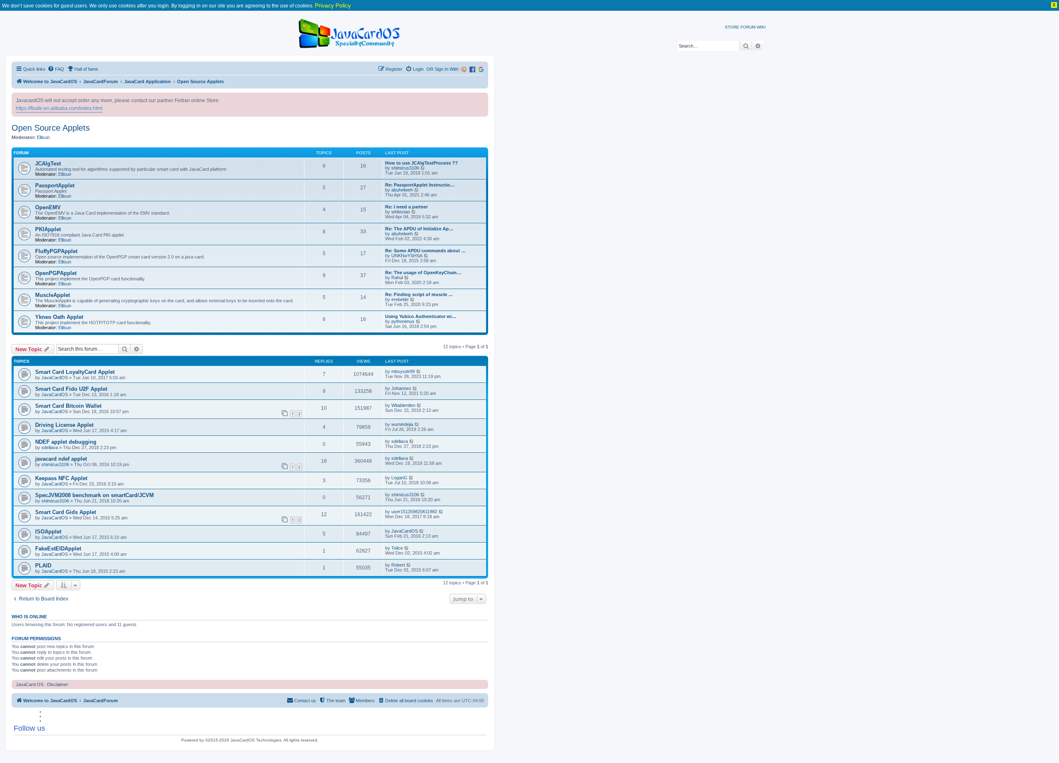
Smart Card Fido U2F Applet (71, 389)
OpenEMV (48, 207)
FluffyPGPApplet (56, 251)
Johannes (401, 388)
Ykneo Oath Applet (59, 317)
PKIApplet (48, 229)
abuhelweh (402, 189)
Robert (398, 564)
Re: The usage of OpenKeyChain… (423, 272)
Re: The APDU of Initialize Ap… (419, 228)
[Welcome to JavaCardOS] (349, 32)
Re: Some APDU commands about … (425, 250)
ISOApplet (48, 532)
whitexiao (400, 211)
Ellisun (43, 137)
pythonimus (402, 321)
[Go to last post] (419, 371)
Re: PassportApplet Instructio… (420, 184)
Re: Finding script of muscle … (419, 294)
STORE (732, 27)
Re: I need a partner (406, 206)
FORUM (747, 27)
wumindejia (402, 424)
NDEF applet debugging (65, 442)
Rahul (397, 277)
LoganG (399, 477)
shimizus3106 (405, 167)
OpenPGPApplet (56, 273)
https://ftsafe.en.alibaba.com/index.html (59, 108)
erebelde (400, 299)
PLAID (43, 565)
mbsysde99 (403, 371)
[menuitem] (56, 69)
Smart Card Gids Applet (65, 512)
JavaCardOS (54, 377)
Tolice (397, 547)
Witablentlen (403, 405)
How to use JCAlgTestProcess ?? (421, 162)
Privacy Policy (333, 5)
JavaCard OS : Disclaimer (42, 684)
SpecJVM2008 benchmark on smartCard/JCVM (94, 495)
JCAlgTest (48, 163)
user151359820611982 (414, 511)
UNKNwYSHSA (406, 255)
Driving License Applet (64, 425)
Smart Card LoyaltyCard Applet (75, 372)
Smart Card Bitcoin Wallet (68, 406)
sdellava (49, 447)
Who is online (29, 616)
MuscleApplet (52, 295)
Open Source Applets (51, 127)
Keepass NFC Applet (61, 478)
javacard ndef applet (61, 459)
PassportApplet (54, 185)
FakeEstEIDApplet (58, 548)
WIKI (761, 27)
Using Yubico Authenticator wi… (420, 316)
